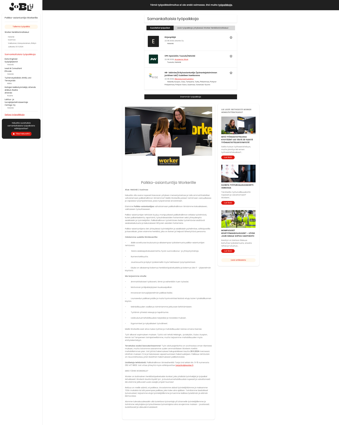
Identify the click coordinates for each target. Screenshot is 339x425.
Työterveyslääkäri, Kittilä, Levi (18, 77)
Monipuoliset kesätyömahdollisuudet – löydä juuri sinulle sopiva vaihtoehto (238, 233)
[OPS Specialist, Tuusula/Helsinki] (153, 59)
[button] (335, 5)
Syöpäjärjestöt (11, 61)
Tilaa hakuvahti (23, 133)
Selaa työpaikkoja (14, 114)
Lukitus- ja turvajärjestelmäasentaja (16, 101)
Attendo (8, 92)
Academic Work (181, 59)
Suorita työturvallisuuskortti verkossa (237, 186)
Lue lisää (228, 157)
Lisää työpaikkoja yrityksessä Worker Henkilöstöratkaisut (203, 28)
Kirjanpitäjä (170, 37)
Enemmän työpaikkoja (190, 96)
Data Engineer (11, 59)
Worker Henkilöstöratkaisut (17, 32)
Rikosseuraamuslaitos (184, 79)
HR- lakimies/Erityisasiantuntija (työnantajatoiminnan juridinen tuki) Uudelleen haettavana (191, 74)
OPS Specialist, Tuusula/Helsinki (180, 55)
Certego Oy (10, 105)
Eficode (8, 71)
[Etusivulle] (21, 7)
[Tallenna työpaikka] (231, 37)
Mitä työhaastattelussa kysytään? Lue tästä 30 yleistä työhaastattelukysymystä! (237, 139)
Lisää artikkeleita (238, 260)
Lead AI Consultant (13, 68)
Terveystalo (10, 80)
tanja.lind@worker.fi (184, 365)
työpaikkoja (225, 5)
